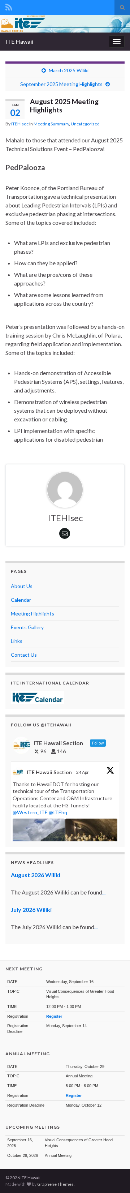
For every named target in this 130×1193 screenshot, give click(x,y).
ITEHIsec (20, 123)
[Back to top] (114, 1177)
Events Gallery (27, 627)
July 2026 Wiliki (31, 909)
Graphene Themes (55, 1184)
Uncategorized (85, 123)
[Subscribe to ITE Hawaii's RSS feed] (8, 6)
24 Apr (83, 772)
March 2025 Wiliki (68, 70)
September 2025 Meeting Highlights (61, 84)
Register (54, 1016)
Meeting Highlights (32, 613)
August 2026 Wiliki (35, 874)
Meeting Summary (51, 123)
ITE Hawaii (19, 41)
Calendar (21, 600)
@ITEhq (58, 812)
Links (16, 641)
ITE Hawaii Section (49, 772)
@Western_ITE (30, 812)
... (103, 892)
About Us (21, 586)
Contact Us (24, 655)
